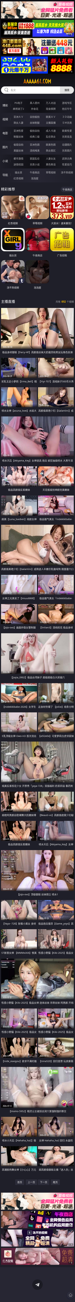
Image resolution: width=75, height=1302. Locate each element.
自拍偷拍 (35, 116)
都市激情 (18, 158)
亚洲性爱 (18, 130)
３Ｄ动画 (67, 116)
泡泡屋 (34, 178)
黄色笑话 (51, 164)
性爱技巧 (67, 164)
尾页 (55, 1182)
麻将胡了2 (18, 108)
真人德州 (35, 103)
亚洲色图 (35, 144)
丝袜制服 (35, 122)
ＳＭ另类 (67, 122)
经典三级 (35, 136)
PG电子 (18, 103)
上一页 (31, 1182)
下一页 (43, 1182)
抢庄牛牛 (67, 108)
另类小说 (35, 164)
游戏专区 (67, 103)
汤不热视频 (67, 172)
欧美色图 (51, 144)
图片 (5, 147)
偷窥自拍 (18, 144)
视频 (5, 119)
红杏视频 (18, 178)
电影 (5, 133)
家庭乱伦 (35, 158)
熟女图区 (51, 150)
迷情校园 (18, 164)
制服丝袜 (18, 136)
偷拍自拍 (35, 130)
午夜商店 (35, 172)
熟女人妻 (18, 122)
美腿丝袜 (18, 150)
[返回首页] (70, 1295)
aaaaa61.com (37, 81)
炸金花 (34, 108)
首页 (19, 1182)
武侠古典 (67, 158)
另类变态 (67, 136)
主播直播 (51, 122)
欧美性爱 (67, 130)
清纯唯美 (35, 150)
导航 (5, 175)
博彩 (5, 105)
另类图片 (67, 150)
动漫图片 (67, 144)
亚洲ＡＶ (18, 116)
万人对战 (51, 103)
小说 (5, 161)
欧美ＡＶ (51, 116)
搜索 (67, 90)
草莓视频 (51, 172)
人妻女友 (51, 158)
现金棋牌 (51, 108)
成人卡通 (51, 130)
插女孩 (18, 172)
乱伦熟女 (51, 136)
